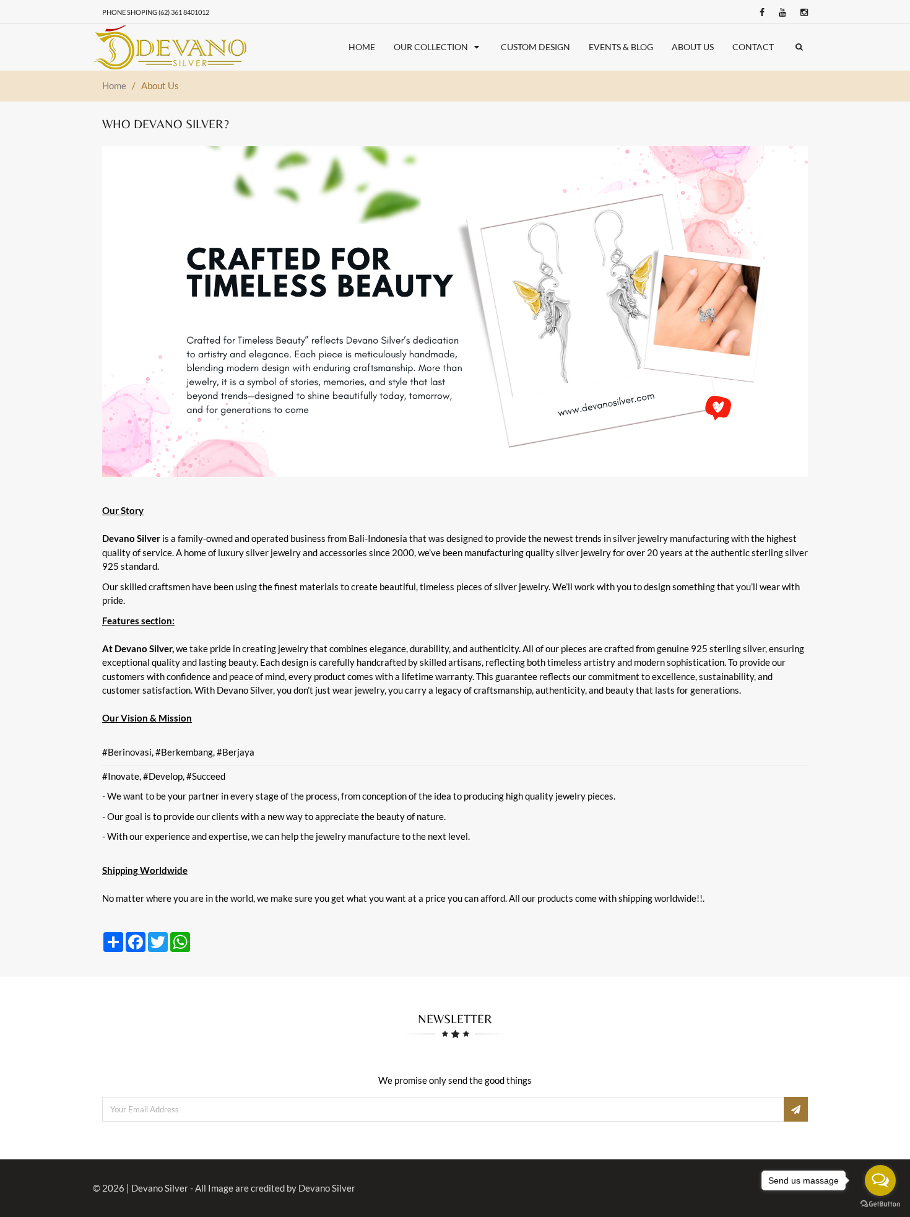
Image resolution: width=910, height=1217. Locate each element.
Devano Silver (159, 1187)
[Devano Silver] (171, 47)
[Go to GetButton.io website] (880, 1204)
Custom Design (535, 46)
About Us (693, 46)
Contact (753, 46)
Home (362, 46)
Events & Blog (621, 46)
